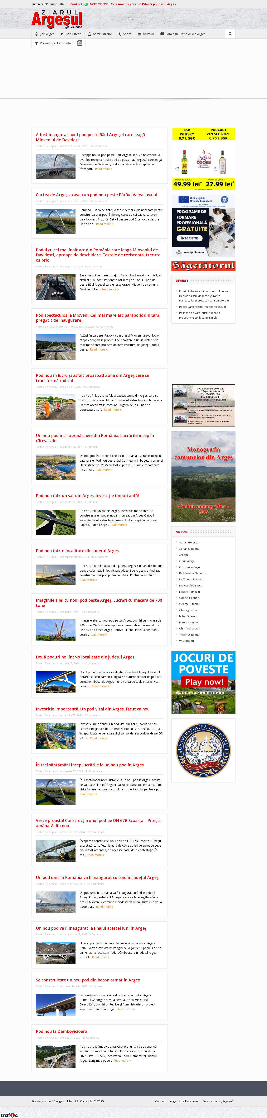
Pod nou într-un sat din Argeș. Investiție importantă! (87, 495)
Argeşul (53, 146)
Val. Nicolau (186, 641)
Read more (103, 169)
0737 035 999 (99, 4)
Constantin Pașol (189, 567)
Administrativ (102, 34)
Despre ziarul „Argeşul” (218, 1101)
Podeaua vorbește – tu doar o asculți (202, 307)
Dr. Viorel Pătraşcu (190, 585)
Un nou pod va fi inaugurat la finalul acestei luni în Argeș (91, 928)
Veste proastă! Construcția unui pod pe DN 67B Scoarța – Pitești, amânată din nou (98, 823)
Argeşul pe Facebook (184, 1101)
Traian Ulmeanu (189, 635)
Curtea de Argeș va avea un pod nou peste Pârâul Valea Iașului (96, 195)
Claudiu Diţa (187, 561)
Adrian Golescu (189, 542)
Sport (127, 34)
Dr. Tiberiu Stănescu (191, 579)
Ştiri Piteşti (73, 34)
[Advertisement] (133, 77)
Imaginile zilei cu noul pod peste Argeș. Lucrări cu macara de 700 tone (99, 603)
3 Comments (97, 934)
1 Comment (91, 447)
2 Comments (92, 715)
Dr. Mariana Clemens (192, 573)
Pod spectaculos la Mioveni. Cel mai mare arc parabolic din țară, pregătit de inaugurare (98, 318)
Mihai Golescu (188, 616)
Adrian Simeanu (189, 549)
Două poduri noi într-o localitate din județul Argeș (85, 657)
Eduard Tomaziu (189, 592)
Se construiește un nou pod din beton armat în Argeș (88, 980)
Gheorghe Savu (189, 610)
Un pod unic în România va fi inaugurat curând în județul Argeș (97, 877)
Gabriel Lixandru (189, 598)
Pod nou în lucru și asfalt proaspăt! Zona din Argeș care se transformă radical (92, 378)
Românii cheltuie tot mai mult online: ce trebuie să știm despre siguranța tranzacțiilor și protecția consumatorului (204, 296)
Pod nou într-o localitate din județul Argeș (77, 550)
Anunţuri (148, 34)
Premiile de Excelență (55, 43)
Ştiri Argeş (47, 34)
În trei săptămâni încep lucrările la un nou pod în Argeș (90, 765)
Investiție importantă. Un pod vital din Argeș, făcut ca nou (93, 709)
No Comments (98, 146)
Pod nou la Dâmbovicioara (61, 1031)
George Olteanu (189, 604)
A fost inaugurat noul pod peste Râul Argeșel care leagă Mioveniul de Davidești (90, 137)
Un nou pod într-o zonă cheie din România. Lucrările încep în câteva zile (95, 438)
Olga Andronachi (59, 326)
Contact (76, 4)
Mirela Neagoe (188, 622)
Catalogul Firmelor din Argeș (185, 34)
